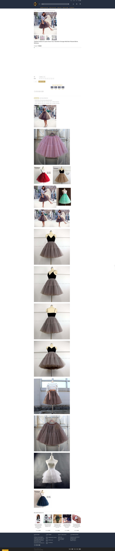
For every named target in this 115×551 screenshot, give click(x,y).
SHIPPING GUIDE (73, 538)
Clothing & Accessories (40, 10)
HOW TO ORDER (61, 539)
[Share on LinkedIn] (43, 91)
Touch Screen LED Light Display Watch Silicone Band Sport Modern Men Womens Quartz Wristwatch (66, 526)
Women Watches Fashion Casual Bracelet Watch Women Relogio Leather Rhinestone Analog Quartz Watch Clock (76, 526)
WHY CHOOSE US (61, 538)
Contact (74, 0)
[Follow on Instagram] (36, 545)
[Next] (55, 23)
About (71, 0)
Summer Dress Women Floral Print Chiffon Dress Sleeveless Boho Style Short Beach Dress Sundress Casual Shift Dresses (38, 526)
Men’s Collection (52, 7)
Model (35, 78)
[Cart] (80, 4)
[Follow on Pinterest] (80, 0)
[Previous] (35, 23)
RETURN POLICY (73, 539)
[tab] (36, 98)
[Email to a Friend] (38, 91)
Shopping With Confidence (52, 537)
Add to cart (41, 81)
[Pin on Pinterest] (39, 91)
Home (35, 10)
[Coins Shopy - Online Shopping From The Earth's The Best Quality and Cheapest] (35, 4)
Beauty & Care (65, 7)
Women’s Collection (44, 7)
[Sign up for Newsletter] (77, 4)
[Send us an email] (38, 545)
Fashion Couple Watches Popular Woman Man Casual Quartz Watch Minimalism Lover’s (47, 525)
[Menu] (39, 4)
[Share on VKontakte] (41, 91)
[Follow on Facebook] (34, 545)
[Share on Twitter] (36, 91)
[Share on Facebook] (34, 91)
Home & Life (59, 7)
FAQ (76, 0)
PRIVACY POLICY (73, 540)
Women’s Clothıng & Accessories (50, 10)
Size (34, 76)
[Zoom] (35, 33)
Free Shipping (50, 542)
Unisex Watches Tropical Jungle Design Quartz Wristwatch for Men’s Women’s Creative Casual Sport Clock (57, 526)
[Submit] (68, 4)
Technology (71, 7)
